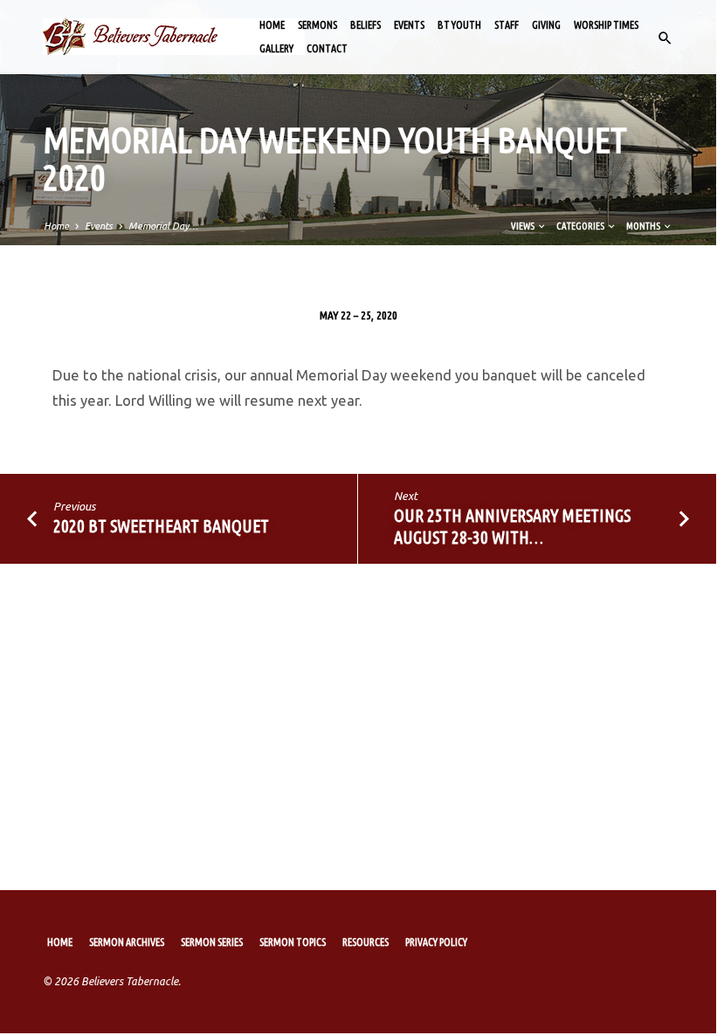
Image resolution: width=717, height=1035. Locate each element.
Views (523, 226)
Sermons (317, 25)
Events (409, 25)
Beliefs (365, 25)
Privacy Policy (436, 942)
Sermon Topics (292, 942)
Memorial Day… (163, 226)
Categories (581, 226)
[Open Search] (665, 38)
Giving (546, 25)
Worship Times (606, 25)
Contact (327, 48)
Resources (365, 942)
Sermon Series (212, 942)
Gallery (276, 48)
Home (272, 25)
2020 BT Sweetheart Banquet (161, 526)
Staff (506, 25)
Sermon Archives (126, 942)
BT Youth (459, 25)
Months (644, 226)
